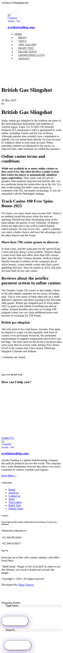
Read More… (9, 475)
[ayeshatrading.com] (14, 21)
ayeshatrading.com (21, 27)
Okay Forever (26, 584)
